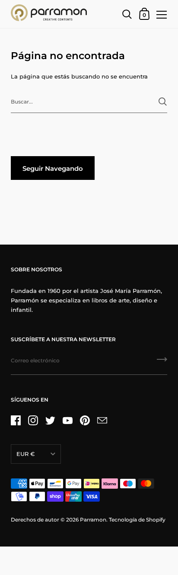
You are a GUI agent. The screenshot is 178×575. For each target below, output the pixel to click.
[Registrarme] (162, 362)
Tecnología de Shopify (137, 519)
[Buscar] (162, 101)
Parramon (93, 519)
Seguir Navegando (52, 168)
